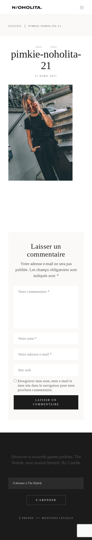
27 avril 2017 (46, 76)
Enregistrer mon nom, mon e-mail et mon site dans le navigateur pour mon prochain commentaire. (46, 385)
